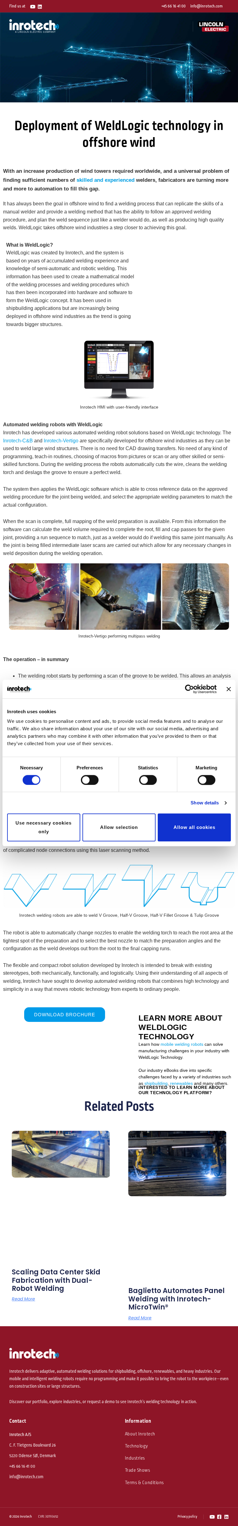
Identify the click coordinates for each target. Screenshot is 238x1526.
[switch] (90, 780)
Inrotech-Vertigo (61, 440)
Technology (136, 1446)
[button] (184, 26)
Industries (135, 1458)
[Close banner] (229, 689)
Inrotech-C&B (18, 440)
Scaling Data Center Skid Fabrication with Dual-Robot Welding (56, 1280)
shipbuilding (156, 1083)
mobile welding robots (182, 1044)
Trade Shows (137, 1470)
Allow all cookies (194, 827)
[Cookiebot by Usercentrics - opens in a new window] (189, 689)
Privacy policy (187, 1517)
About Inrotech (140, 1434)
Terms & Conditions (144, 1483)
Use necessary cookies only (43, 828)
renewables (181, 1083)
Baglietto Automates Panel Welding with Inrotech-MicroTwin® (176, 1299)
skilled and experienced (105, 180)
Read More (23, 1299)
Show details (205, 802)
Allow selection (119, 827)
